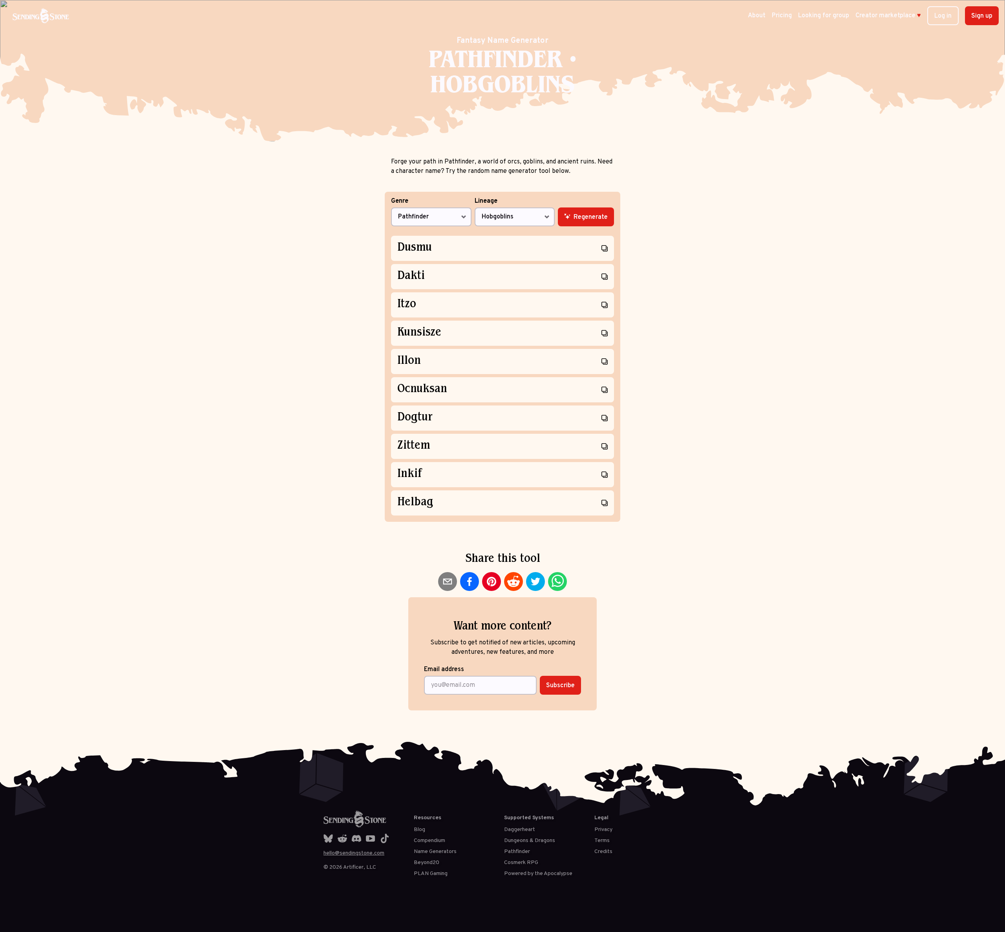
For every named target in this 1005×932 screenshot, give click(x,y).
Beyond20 (426, 862)
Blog (419, 829)
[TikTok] (384, 838)
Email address (444, 669)
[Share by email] (447, 581)
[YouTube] (370, 838)
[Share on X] (535, 581)
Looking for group (823, 16)
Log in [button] (943, 16)
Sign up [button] (981, 16)
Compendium (429, 840)
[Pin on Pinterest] (491, 581)
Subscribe (560, 686)
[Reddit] (342, 838)
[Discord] (356, 838)
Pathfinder (517, 851)
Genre (399, 201)
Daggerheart (519, 829)
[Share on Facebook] (469, 581)
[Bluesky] (328, 838)
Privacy (603, 829)
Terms (602, 840)
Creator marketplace (888, 16)
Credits (603, 851)
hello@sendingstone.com (353, 853)
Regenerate (591, 217)
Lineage (486, 201)
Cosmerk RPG (521, 862)
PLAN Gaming (431, 873)
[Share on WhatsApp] (557, 581)
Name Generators (435, 851)
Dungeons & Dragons (529, 840)
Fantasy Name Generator (502, 41)
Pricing (782, 16)
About (757, 16)
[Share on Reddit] (513, 581)
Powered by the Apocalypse (538, 873)
